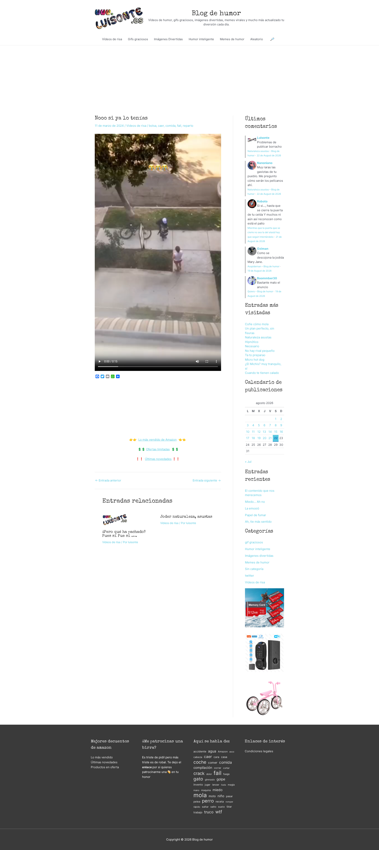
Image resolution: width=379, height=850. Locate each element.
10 (247, 432)
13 (264, 432)
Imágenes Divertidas (168, 39)
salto (213, 806)
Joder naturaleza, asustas (186, 517)
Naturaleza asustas (258, 337)
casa (224, 757)
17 (247, 438)
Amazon (223, 751)
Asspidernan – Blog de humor (263, 266)
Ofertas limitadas (158, 449)
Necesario (252, 346)
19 (259, 438)
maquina (206, 790)
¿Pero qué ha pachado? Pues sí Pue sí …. (124, 534)
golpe (221, 779)
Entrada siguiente (207, 480)
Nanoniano (264, 163)
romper (229, 801)
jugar (207, 784)
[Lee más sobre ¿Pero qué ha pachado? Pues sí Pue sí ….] (115, 519)
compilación (202, 768)
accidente (199, 751)
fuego (226, 774)
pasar (229, 796)
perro (208, 801)
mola (200, 795)
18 (253, 438)
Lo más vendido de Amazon (157, 439)
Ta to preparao (255, 355)
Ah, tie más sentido (258, 521)
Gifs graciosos (138, 39)
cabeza (197, 757)
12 (259, 432)
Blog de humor (216, 13)
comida (170, 126)
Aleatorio (256, 39)
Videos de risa (136, 126)
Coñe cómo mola (256, 324)
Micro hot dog (254, 359)
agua (212, 751)
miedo (217, 790)
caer (161, 126)
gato (198, 778)
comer (212, 762)
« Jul (248, 462)
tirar (229, 806)
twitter (249, 575)
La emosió (252, 508)
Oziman (262, 248)
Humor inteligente (201, 39)
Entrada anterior (108, 480)
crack (199, 773)
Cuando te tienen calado (262, 373)
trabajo (197, 812)
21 (270, 438)
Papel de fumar (255, 515)
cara (216, 757)
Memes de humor (232, 39)
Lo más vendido (102, 757)
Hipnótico (251, 342)
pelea (196, 801)
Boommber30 (267, 278)
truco (209, 812)
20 (264, 438)
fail (179, 126)
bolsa (152, 126)
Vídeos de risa (112, 39)
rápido (196, 806)
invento (198, 784)
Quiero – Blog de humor (260, 291)
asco (231, 751)
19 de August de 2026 (259, 270)
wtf (218, 811)
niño (221, 796)
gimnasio (210, 779)
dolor (209, 774)
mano (196, 790)
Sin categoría (254, 569)
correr (217, 767)
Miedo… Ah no (255, 502)
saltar (205, 806)
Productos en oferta (105, 767)
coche (199, 762)
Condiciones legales (259, 751)
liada (223, 785)
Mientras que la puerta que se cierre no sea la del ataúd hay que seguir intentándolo (264, 232)
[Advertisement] (189, 74)
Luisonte (263, 138)
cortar (226, 767)
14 (270, 432)
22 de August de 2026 (269, 155)
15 (275, 432)
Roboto (262, 201)
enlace (147, 767)
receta (220, 801)
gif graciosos (254, 542)
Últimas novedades (158, 459)
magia (231, 784)
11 (253, 432)
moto (212, 796)
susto (221, 806)
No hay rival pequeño (260, 351)
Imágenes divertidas (259, 556)
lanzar (215, 784)
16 (281, 432)
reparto (188, 126)
